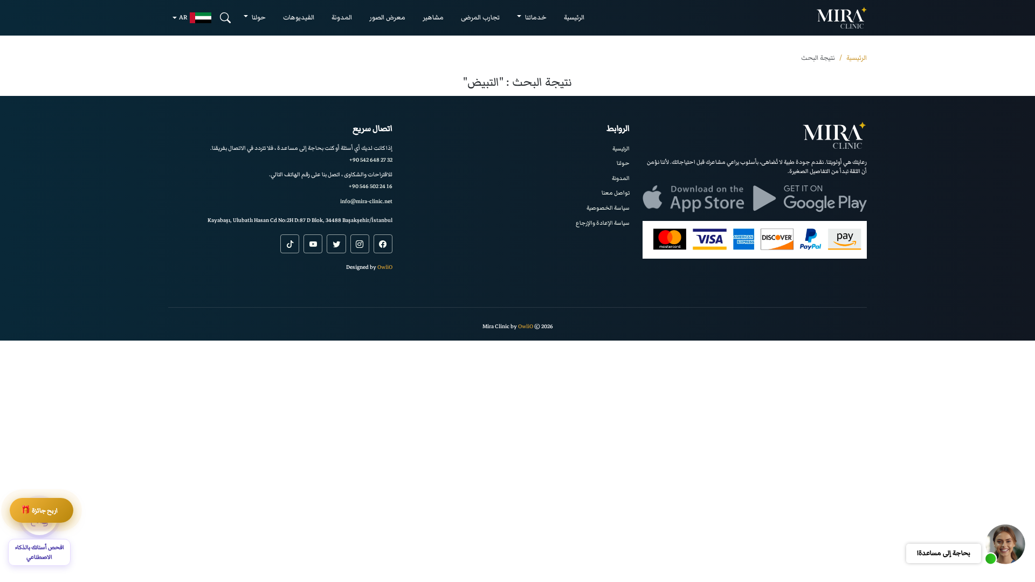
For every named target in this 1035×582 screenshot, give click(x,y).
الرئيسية (574, 17)
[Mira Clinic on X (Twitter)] (336, 243)
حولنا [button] (258, 17)
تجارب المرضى (480, 17)
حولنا (623, 163)
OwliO (384, 267)
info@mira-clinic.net (366, 201)
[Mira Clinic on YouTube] (312, 243)
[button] (1005, 544)
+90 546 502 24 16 (370, 186)
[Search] (225, 17)
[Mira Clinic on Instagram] (359, 243)
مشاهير (433, 17)
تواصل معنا (616, 192)
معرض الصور (387, 17)
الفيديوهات (298, 17)
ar (183, 17)
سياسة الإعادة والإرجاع (603, 222)
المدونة (342, 17)
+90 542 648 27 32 (370, 159)
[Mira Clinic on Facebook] (383, 243)
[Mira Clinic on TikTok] (289, 243)
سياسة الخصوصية (608, 207)
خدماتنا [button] (535, 17)
